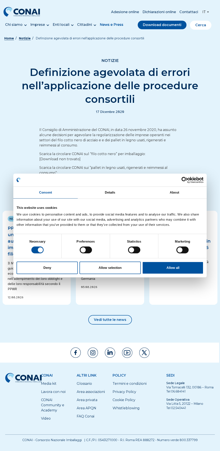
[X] (144, 353)
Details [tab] (110, 192)
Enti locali (61, 25)
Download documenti (162, 25)
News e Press (111, 25)
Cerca (200, 25)
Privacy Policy (124, 392)
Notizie (25, 38)
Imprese (37, 25)
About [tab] (174, 192)
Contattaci (188, 12)
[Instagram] (93, 353)
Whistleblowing (126, 408)
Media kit (49, 384)
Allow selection (110, 267)
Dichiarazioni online (159, 12)
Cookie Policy (124, 400)
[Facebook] (75, 352)
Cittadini (84, 25)
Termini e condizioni (130, 384)
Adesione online (125, 12)
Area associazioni (91, 392)
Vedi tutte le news (110, 320)
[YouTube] (127, 353)
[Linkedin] (110, 353)
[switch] (86, 249)
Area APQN (86, 408)
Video (46, 418)
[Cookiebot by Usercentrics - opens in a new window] (184, 180)
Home (9, 38)
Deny (47, 267)
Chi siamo (14, 25)
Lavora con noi (53, 392)
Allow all (173, 267)
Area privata (87, 400)
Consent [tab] (45, 192)
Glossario (84, 384)
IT (204, 12)
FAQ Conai (85, 416)
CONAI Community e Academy (52, 405)
